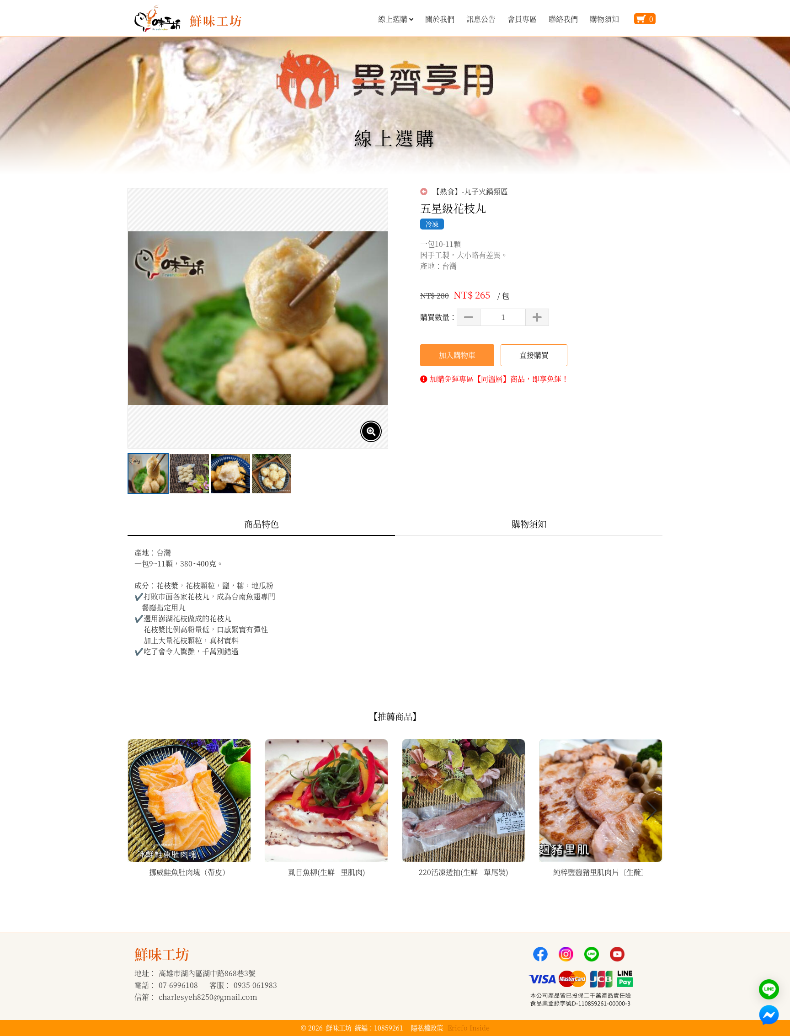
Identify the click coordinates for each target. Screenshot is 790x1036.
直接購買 (534, 355)
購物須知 (604, 19)
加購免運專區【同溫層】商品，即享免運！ (499, 379)
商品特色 (261, 524)
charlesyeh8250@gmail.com (208, 997)
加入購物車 (457, 355)
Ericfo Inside (469, 1027)
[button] (652, 811)
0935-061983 (255, 985)
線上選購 (392, 19)
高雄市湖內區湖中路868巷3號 (207, 973)
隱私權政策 (427, 1027)
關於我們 (439, 19)
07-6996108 (178, 985)
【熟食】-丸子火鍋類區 (469, 191)
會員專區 (522, 19)
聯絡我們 (563, 19)
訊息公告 (481, 19)
